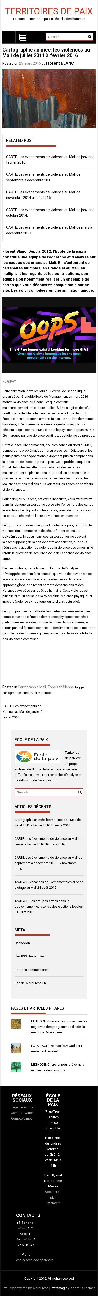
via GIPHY (9, 381)
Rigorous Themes (82, 1288)
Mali (34, 693)
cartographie (11, 693)
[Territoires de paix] (9, 37)
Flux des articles (30, 956)
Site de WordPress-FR (30, 983)
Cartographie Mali (32, 687)
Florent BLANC (60, 63)
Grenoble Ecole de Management (44, 396)
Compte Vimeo (22, 1118)
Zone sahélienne (60, 687)
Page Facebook (22, 1107)
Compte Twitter (22, 1113)
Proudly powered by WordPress (25, 1288)
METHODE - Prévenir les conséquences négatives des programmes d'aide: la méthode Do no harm (59, 1026)
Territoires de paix (49, 11)
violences (45, 693)
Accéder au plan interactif (53, 1197)
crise (25, 693)
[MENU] (23, 37)
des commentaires (31, 970)
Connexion (22, 943)
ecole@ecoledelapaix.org (34, 1260)
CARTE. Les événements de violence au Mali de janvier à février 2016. (22, 711)
